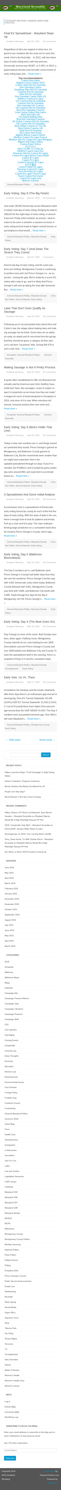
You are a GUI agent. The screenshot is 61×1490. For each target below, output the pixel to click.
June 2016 (9, 867)
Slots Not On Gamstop (30, 130)
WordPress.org (11, 1417)
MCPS (7, 1223)
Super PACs (10, 1312)
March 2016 (10, 883)
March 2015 (10, 946)
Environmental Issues (14, 1082)
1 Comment (48, 257)
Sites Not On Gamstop (30, 94)
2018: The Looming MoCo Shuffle (36, 834)
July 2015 (9, 925)
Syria (7, 1323)
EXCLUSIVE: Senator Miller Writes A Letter (24, 829)
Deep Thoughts (12, 1056)
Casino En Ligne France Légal (30, 174)
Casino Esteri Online (30, 144)
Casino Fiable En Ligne (30, 167)
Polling (8, 1265)
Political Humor (11, 1260)
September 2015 (12, 915)
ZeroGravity (49, 1471)
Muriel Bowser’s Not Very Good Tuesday (23, 797)
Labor (7, 1166)
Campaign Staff (12, 1019)
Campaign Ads (11, 993)
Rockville (9, 1297)
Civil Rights (10, 1035)
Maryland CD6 (11, 1197)
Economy (9, 1061)
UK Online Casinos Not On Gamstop (30, 121)
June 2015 (9, 930)
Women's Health (12, 1375)
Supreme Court (11, 1318)
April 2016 (9, 878)
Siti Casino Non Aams (30, 133)
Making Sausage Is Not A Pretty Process (29, 367)
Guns (7, 1129)
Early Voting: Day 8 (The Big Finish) (26, 193)
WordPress (53, 1483)
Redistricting (10, 1291)
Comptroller (10, 1045)
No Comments (49, 41)
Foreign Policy (11, 1092)
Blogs (7, 983)
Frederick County (12, 1103)
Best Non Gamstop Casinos (31, 110)
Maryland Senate (39, 236)
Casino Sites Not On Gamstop (30, 85)
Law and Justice (12, 1171)
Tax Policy (9, 1333)
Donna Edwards (23, 299)
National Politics (12, 1250)
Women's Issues (12, 1386)
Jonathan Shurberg (14, 41)
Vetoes (8, 1365)
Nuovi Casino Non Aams (30, 176)
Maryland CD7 (11, 1202)
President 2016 (11, 1270)
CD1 (7, 1024)
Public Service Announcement (18, 1281)
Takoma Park (10, 1328)
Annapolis (11, 355)
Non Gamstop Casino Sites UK (30, 96)
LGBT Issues (10, 1182)
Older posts (13, 740)
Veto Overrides (11, 1359)
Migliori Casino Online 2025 (30, 83)
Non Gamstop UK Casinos (30, 105)
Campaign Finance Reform (17, 998)
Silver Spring (10, 1302)
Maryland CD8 (11, 1208)
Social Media (10, 1307)
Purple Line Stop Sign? (15, 791)
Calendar (9, 988)
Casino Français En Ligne (30, 162)
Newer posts (47, 740)
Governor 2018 (11, 1119)
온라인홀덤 (30, 164)
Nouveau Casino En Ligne (30, 169)
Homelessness (11, 1140)
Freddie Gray (11, 1098)
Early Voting (39, 184)
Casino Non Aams (30, 80)
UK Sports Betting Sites (30, 117)
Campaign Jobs (12, 1003)
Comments (12, 1412)
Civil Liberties (11, 1030)
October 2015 (11, 909)
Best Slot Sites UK (30, 114)
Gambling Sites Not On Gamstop (30, 89)
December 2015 (12, 899)
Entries (10, 1407)
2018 (7, 962)
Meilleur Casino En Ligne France (30, 137)
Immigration (10, 1145)
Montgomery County (40, 725)
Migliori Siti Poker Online (30, 142)
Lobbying (9, 1187)
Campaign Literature (14, 1009)
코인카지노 (30, 146)
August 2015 (10, 920)
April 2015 (9, 941)
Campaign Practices (14, 1014)
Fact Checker (11, 1087)
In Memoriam (11, 1150)
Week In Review (12, 1370)
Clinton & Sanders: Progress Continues (22, 781)
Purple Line (10, 1286)
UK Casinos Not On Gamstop (30, 101)
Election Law (10, 1072)
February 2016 (11, 888)
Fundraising (10, 1108)
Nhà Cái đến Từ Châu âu (30, 148)
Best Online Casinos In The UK (30, 126)
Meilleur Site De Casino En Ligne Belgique (30, 139)
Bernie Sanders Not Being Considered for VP (25, 786)
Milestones (9, 1229)
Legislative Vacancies (14, 1176)
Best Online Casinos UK (30, 128)
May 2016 (9, 873)
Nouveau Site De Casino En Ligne (30, 153)
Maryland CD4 (11, 1192)
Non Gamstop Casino (30, 87)
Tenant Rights (11, 1339)
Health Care (10, 1134)
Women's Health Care (14, 1380)
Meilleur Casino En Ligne (30, 98)
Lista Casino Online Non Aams (30, 112)
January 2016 (11, 893)
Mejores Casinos (30, 180)
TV (6, 1349)
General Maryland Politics (18, 184)
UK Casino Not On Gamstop (30, 123)
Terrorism (9, 1344)
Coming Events (11, 1040)
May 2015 (9, 935)
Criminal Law (10, 1051)
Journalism (9, 1155)
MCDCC (8, 1218)
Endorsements (11, 1077)
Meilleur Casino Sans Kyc (30, 151)
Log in (7, 1401)
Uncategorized (11, 668)
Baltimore (9, 972)
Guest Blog (10, 1124)
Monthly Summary (13, 1244)
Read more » (34, 74)
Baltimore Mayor (12, 977)
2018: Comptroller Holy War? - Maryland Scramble (27, 825)
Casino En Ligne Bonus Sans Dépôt (30, 155)
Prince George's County (15, 1276)
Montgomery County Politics (17, 1239)
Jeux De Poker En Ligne (30, 171)
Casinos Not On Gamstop (30, 92)
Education (9, 1066)
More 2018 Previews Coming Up (31, 852)
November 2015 (12, 904)
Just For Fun (10, 1160)
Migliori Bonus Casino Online (30, 135)
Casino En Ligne (30, 158)
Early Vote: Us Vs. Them (19, 677)
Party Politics (10, 1255)
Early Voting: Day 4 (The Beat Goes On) (29, 621)
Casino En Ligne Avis (30, 178)
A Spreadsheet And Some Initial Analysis (29, 494)
